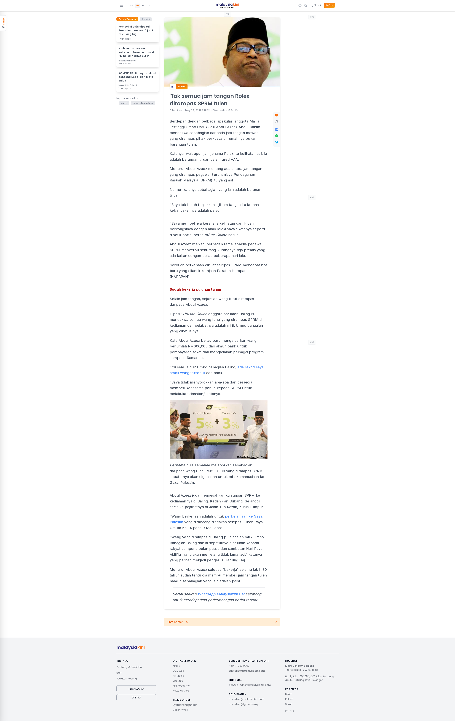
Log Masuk (315, 5)
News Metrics (181, 690)
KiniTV (176, 666)
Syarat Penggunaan (185, 705)
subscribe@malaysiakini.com (247, 671)
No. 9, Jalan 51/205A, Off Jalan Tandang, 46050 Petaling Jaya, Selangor (309, 678)
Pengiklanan (136, 688)
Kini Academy (181, 685)
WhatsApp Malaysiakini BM (221, 594)
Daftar (329, 5)
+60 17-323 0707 (239, 666)
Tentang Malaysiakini (129, 667)
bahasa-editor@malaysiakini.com (250, 685)
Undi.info (178, 680)
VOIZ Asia (178, 671)
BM (137, 5)
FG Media (178, 676)
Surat (288, 704)
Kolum (289, 699)
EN (131, 5)
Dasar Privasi (180, 710)
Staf (119, 673)
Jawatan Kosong (126, 678)
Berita (288, 694)
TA (148, 5)
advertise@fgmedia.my (243, 704)
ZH (143, 5)
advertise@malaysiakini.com (246, 699)
